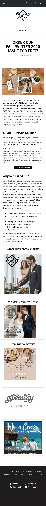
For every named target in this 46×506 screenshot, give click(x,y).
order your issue (21, 114)
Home (7, 472)
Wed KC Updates (25, 55)
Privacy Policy (20, 474)
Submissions (27, 472)
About (31, 474)
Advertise (16, 472)
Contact (40, 474)
